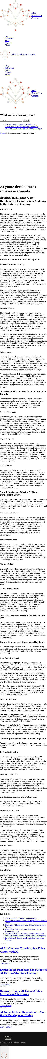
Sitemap (8, 1036)
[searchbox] (11, 120)
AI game (8, 43)
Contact (8, 1039)
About (7, 45)
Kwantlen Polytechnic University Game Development (25, 936)
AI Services (9, 38)
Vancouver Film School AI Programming (20, 918)
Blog (7, 36)
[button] (4, 1052)
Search (26, 120)
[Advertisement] (23, 158)
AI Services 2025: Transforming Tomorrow (21, 127)
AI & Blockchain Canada (36, 15)
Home (2, 133)
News (7, 41)
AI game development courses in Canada (20, 124)
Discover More (5, 963)
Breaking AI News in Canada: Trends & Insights (23, 129)
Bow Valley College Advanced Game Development (24, 934)
